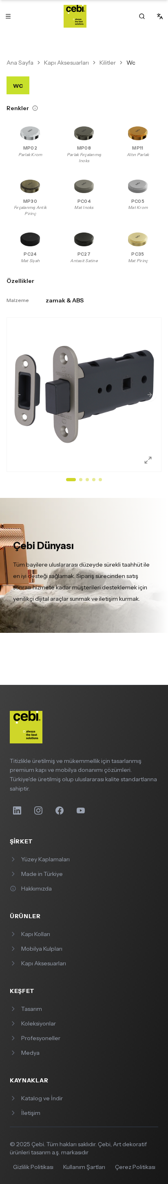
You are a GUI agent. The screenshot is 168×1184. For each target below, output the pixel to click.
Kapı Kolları (35, 934)
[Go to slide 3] (87, 479)
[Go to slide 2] (80, 479)
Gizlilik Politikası (33, 1167)
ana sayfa (20, 62)
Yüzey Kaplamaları (45, 859)
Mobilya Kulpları (41, 948)
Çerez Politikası (135, 1167)
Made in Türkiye (42, 874)
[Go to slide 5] (100, 479)
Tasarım (31, 1008)
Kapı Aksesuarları (66, 62)
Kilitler (107, 62)
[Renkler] (35, 108)
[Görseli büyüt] (144, 455)
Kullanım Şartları (84, 1167)
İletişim (30, 1113)
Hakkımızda (36, 888)
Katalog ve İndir (42, 1098)
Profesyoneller (40, 1038)
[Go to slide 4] (93, 479)
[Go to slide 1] (71, 479)
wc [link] (130, 62)
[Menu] (8, 16)
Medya (30, 1052)
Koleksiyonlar (38, 1023)
